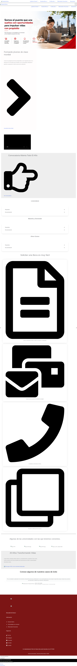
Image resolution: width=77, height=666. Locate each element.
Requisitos (7, 209)
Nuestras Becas (43, 1)
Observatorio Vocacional (62, 1)
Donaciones (72, 1)
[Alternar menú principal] (76, 4)
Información (9, 617)
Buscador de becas (11, 612)
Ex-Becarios (52, 1)
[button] (38, 1)
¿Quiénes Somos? (33, 1)
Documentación (8, 212)
